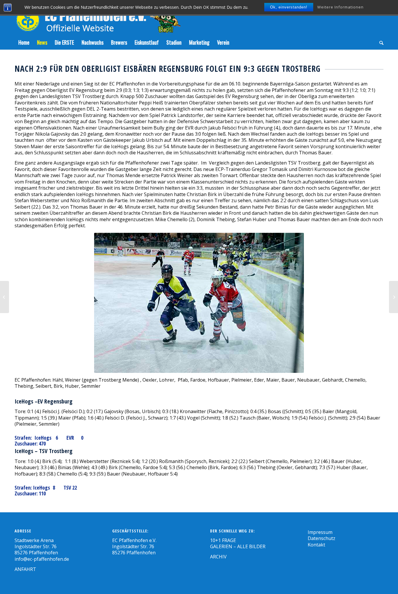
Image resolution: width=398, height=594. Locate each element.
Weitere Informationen (340, 7)
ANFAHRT (25, 569)
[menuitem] (24, 42)
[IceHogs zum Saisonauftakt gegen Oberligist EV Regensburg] (4, 297)
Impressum (320, 532)
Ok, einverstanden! (288, 7)
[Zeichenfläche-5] (98, 17)
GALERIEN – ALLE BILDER (237, 546)
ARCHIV (218, 556)
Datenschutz (321, 538)
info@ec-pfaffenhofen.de (42, 559)
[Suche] (379, 42)
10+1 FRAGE (223, 540)
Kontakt (316, 544)
